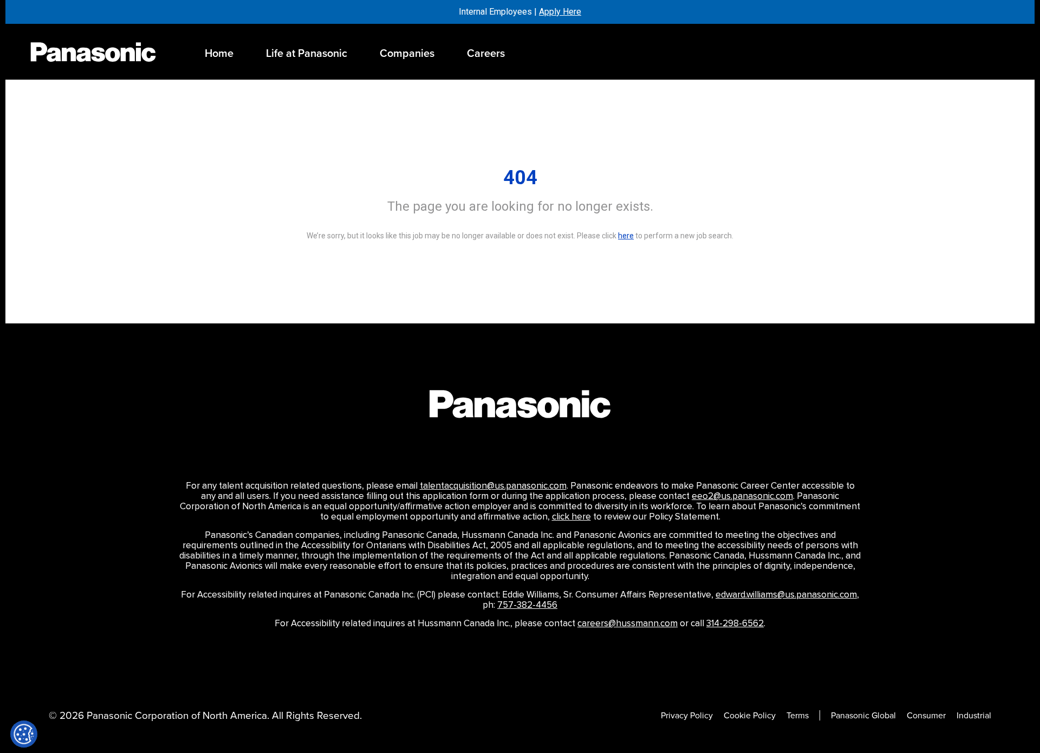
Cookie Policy (750, 715)
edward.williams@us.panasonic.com (786, 594)
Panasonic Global (863, 715)
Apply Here (560, 12)
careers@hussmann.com (627, 623)
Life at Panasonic (306, 53)
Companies (407, 53)
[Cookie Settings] (23, 734)
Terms (797, 715)
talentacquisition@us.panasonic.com (493, 486)
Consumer (926, 715)
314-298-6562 (735, 623)
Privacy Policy (687, 715)
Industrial (974, 715)
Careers (486, 53)
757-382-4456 (527, 605)
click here (571, 516)
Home (219, 53)
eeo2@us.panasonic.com (742, 496)
